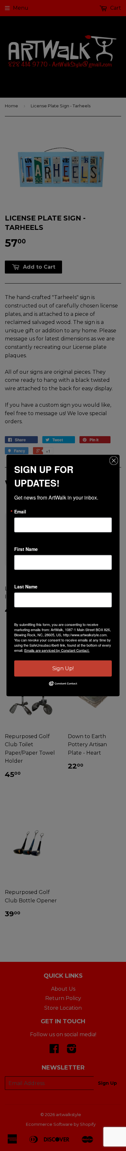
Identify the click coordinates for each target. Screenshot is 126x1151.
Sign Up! (63, 668)
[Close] (114, 461)
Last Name (25, 586)
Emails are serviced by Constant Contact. (56, 650)
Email (20, 511)
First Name (26, 549)
